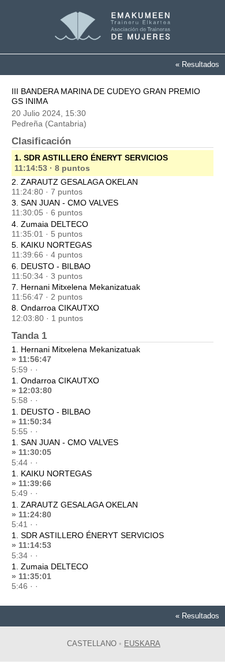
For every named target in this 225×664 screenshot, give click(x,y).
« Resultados (197, 64)
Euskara (142, 643)
